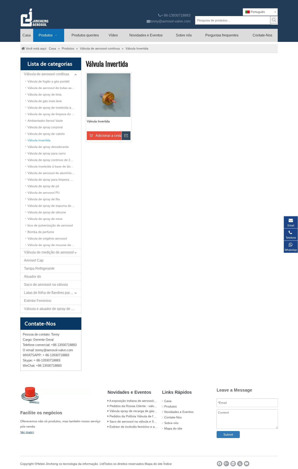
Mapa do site (173, 428)
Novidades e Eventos (179, 412)
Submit (228, 434)
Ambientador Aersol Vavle (45, 120)
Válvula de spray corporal (45, 127)
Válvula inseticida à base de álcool (51, 166)
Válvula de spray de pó (43, 186)
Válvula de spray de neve (44, 219)
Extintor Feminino (37, 301)
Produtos (170, 406)
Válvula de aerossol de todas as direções (54, 88)
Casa (167, 401)
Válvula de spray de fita (43, 199)
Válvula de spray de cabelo (46, 133)
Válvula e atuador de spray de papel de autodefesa (52, 309)
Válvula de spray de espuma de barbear (54, 205)
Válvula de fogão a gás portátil (48, 81)
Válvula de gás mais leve (44, 101)
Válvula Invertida (38, 140)
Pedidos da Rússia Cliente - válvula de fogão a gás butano (150, 406)
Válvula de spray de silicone (46, 212)
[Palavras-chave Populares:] (274, 20)
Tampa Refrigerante (39, 268)
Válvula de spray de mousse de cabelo (54, 245)
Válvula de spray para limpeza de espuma (54, 179)
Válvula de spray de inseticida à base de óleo (54, 107)
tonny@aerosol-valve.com (170, 21)
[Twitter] (240, 463)
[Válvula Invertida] (108, 94)
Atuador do (32, 276)
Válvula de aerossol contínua (46, 74)
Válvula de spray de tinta (44, 94)
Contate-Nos (173, 417)
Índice (167, 464)
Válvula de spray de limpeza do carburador (54, 114)
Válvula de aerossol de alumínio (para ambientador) (54, 173)
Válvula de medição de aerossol (49, 252)
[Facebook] (219, 463)
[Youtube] (246, 463)
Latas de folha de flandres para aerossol (52, 292)
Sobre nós (171, 423)
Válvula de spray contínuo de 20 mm (52, 160)
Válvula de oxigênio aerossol (47, 238)
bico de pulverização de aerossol (50, 225)
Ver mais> (27, 432)
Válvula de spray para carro (46, 153)
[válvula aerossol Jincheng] (57, 17)
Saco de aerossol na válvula (46, 284)
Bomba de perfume (40, 232)
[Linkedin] (233, 463)
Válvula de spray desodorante (48, 147)
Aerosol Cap (33, 260)
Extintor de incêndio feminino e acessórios (139, 426)
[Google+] (226, 463)
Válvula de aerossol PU (43, 192)
